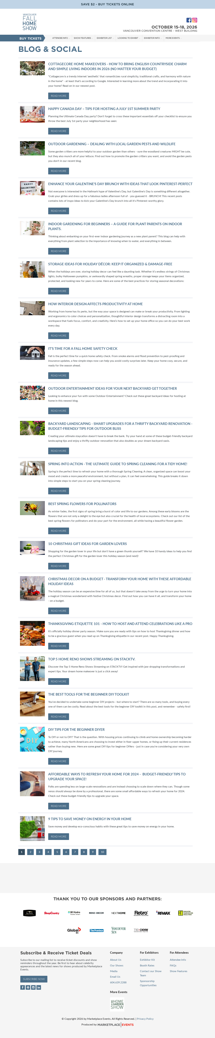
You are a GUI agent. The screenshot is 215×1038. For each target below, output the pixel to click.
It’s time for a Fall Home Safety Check (82, 348)
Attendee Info (60, 38)
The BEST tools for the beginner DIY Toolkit (88, 694)
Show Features (82, 38)
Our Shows (116, 965)
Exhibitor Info (152, 38)
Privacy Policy (145, 1019)
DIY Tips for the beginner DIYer (76, 729)
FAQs (173, 965)
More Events (173, 38)
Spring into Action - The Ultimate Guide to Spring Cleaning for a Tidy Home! (117, 464)
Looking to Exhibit (128, 38)
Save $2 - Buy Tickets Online (107, 4)
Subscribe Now (34, 979)
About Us (115, 960)
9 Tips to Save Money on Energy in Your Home (90, 819)
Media (113, 971)
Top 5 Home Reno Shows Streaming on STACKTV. (91, 659)
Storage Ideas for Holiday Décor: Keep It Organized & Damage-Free (110, 264)
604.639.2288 (118, 982)
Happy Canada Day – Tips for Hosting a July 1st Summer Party (104, 109)
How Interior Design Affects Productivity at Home (95, 304)
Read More (58, 96)
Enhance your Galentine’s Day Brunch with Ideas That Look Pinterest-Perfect (120, 184)
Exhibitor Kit (147, 960)
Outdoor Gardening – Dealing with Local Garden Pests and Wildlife (112, 144)
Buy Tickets (30, 38)
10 (102, 852)
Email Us (115, 976)
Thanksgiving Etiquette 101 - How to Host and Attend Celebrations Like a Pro (120, 624)
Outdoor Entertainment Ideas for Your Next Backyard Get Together (112, 388)
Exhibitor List (104, 38)
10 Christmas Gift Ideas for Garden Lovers (87, 544)
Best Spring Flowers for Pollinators (82, 504)
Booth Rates (147, 965)
